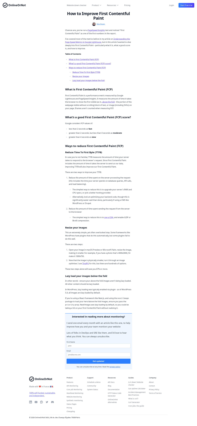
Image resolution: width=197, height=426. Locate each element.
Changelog (71, 411)
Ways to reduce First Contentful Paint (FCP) (87, 67)
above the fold (108, 102)
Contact (152, 386)
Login (171, 5)
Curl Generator (134, 402)
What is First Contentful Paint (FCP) (84, 59)
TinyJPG (85, 263)
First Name (71, 342)
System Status (92, 389)
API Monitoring (72, 386)
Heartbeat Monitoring (75, 393)
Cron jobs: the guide (136, 406)
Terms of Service (155, 393)
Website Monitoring (74, 397)
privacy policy (115, 367)
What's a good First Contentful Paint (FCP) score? (90, 63)
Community (91, 386)
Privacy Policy (154, 389)
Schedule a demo (93, 382)
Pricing (127, 5)
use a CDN (108, 217)
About (151, 382)
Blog (109, 386)
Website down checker (76, 5)
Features (70, 382)
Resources (111, 5)
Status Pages (71, 404)
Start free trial (186, 5)
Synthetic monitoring (75, 400)
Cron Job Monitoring (74, 389)
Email (69, 351)
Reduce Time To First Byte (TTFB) (86, 72)
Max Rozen (101, 24)
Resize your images (81, 76)
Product (95, 5)
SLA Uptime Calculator (136, 388)
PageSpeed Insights (96, 30)
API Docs (111, 382)
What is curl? (133, 398)
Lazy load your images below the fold (89, 80)
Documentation (114, 389)
